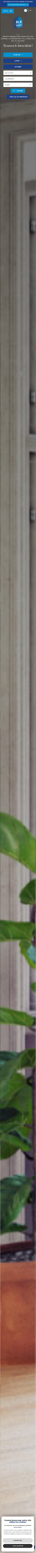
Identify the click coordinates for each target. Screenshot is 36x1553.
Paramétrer (18, 1540)
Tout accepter (17, 1546)
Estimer (18, 67)
